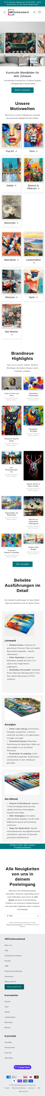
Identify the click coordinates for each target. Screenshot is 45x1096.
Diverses (10, 297)
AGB (6, 966)
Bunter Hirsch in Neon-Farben (33, 485)
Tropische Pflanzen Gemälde (11, 551)
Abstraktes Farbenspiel (33, 395)
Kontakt (8, 961)
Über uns (8, 945)
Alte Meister (11, 331)
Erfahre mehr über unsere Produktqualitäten (22, 846)
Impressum (9, 976)
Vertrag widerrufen (14, 987)
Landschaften (33, 260)
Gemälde (8, 1042)
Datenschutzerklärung (14, 924)
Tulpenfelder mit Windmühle (11, 514)
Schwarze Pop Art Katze (11, 440)
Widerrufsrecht (10, 981)
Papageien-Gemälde (33, 430)
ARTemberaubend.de (21, 1085)
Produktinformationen (13, 956)
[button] (4, 12)
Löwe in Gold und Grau (11, 395)
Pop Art (10, 151)
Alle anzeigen (22, 564)
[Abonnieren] (37, 916)
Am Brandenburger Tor (11, 470)
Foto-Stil (8, 1053)
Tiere (32, 151)
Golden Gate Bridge (33, 548)
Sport (32, 297)
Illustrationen (10, 1047)
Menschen (10, 223)
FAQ (6, 950)
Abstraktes (10, 260)
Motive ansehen (22, 90)
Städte (10, 185)
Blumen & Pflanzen (33, 187)
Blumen (8, 1027)
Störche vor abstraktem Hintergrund (33, 521)
